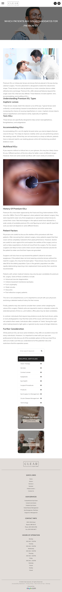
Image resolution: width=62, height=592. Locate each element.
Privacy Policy (29, 583)
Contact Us (31, 445)
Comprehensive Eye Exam (31, 500)
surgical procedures (26, 385)
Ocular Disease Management (31, 507)
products (23, 389)
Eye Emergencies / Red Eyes (31, 510)
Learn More (31, 421)
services (23, 368)
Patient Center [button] (30, 488)
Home (31, 479)
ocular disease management (29, 398)
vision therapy (25, 363)
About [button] (30, 481)
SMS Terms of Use (39, 583)
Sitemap (48, 583)
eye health (23, 381)
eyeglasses (24, 376)
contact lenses (25, 372)
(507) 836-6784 (33, 527)
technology (24, 402)
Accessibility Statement (18, 583)
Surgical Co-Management (31, 512)
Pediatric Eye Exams (31, 505)
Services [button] (31, 483)
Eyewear (31, 486)
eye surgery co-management (30, 394)
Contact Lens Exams (31, 503)
